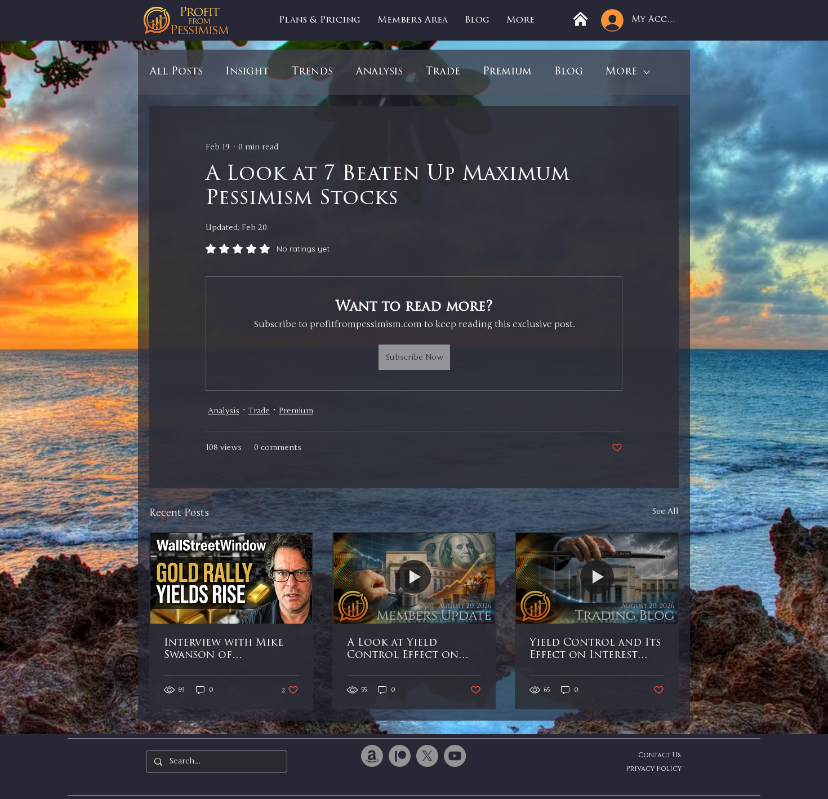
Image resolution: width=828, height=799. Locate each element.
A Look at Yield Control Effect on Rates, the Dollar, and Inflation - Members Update (412, 650)
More (621, 72)
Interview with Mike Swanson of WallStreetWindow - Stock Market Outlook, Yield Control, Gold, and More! (224, 650)
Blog (568, 72)
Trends (312, 72)
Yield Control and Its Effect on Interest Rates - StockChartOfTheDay (595, 650)
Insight (247, 72)
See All (665, 511)
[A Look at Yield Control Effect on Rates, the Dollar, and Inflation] (414, 578)
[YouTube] (455, 756)
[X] (427, 756)
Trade (442, 72)
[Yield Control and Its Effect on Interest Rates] (597, 578)
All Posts (176, 72)
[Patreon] (400, 756)
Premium (507, 72)
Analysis (379, 72)
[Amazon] (372, 756)
